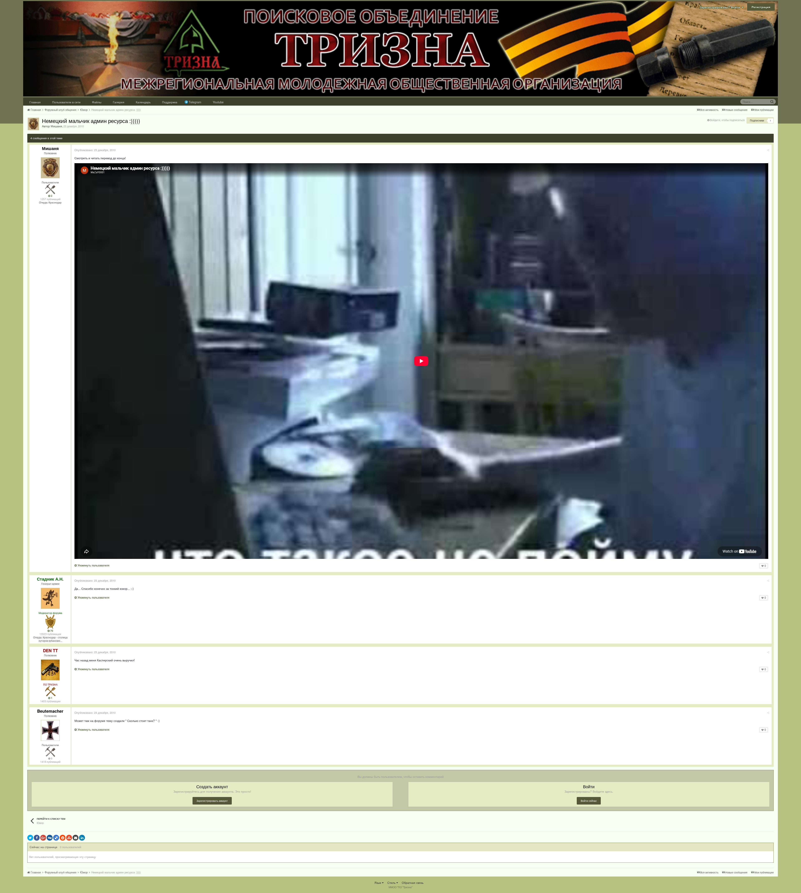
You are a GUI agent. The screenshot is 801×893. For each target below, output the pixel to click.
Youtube (218, 102)
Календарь (143, 102)
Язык (378, 882)
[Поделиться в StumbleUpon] (69, 838)
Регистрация (761, 7)
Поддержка (169, 102)
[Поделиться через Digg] (50, 838)
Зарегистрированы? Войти (721, 7)
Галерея (118, 102)
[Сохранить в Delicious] (56, 838)
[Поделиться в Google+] (43, 838)
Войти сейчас (589, 800)
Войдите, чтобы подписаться (727, 120)
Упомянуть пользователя (93, 565)
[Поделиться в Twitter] (30, 838)
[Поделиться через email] (75, 838)
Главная (35, 102)
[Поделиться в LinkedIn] (82, 838)
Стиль (391, 882)
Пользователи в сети (66, 102)
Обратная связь (412, 882)
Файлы (96, 102)
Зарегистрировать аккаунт (212, 800)
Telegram (195, 102)
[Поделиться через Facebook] (37, 838)
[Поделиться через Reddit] (62, 838)
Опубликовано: (95, 150)
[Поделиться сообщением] (768, 150)
